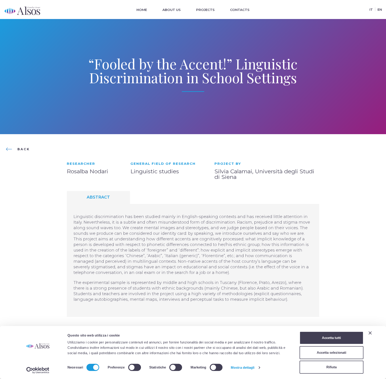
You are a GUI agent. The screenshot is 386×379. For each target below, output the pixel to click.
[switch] (134, 367)
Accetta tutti (331, 338)
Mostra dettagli (243, 367)
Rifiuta (331, 367)
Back (23, 149)
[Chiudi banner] (370, 333)
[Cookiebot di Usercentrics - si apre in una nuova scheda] (37, 370)
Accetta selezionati (331, 352)
